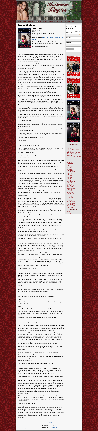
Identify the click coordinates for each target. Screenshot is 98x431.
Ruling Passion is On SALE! (73, 152)
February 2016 (70, 185)
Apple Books (57, 37)
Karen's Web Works (52, 427)
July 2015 (69, 189)
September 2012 (71, 205)
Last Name (68, 42)
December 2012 (71, 201)
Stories (67, 21)
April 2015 (69, 191)
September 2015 (71, 188)
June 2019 (69, 166)
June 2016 (69, 182)
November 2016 (71, 181)
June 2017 (69, 175)
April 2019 (69, 167)
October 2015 (70, 186)
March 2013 (70, 197)
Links (72, 21)
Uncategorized (70, 213)
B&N (48, 37)
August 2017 (70, 173)
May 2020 (69, 162)
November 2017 (71, 171)
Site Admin (49, 422)
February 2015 (70, 193)
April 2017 (69, 177)
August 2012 (70, 207)
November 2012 (71, 203)
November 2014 (71, 195)
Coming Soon (43, 21)
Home (19, 21)
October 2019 (70, 163)
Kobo (51, 37)
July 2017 (69, 174)
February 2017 (70, 178)
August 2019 (70, 165)
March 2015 (70, 192)
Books (36, 21)
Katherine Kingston (24, 428)
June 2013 (69, 196)
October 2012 (70, 204)
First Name (68, 37)
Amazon (44, 37)
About (24, 21)
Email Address (73, 32)
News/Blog (30, 21)
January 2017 (70, 180)
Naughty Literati (53, 21)
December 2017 (71, 170)
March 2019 (70, 169)
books (68, 211)
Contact (61, 21)
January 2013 (70, 200)
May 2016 (69, 184)
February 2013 (70, 199)
